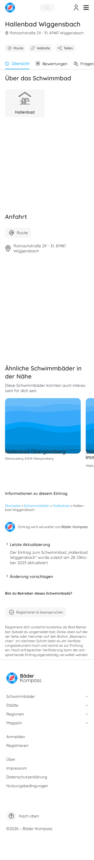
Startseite (13, 505)
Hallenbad (61, 505)
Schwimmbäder (36, 505)
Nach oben (29, 815)
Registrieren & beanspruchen (39, 612)
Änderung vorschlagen (31, 576)
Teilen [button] (68, 48)
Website (43, 48)
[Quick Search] (47, 7)
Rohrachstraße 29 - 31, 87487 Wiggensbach (47, 32)
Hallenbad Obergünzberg (35, 452)
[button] (86, 8)
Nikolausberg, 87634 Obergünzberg (29, 458)
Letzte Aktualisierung (30, 544)
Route (18, 48)
